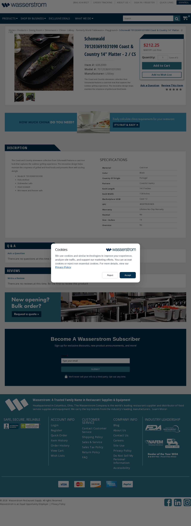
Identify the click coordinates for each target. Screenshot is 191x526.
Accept (128, 275)
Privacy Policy (63, 267)
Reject (110, 275)
